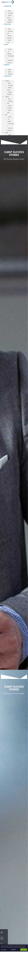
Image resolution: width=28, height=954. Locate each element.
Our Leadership (9, 52)
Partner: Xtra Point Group (10, 61)
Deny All (13, 949)
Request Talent (9, 41)
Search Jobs (2, 932)
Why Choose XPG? (10, 32)
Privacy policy (4, 949)
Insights (6, 65)
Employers (7, 24)
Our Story (10, 49)
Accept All (23, 949)
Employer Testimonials (9, 37)
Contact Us (7, 76)
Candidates (7, 6)
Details (9, 11)
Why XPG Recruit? (9, 16)
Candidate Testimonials (9, 21)
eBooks (9, 72)
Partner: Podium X (10, 57)
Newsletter (10, 74)
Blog (1, 943)
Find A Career (10, 13)
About (6, 45)
